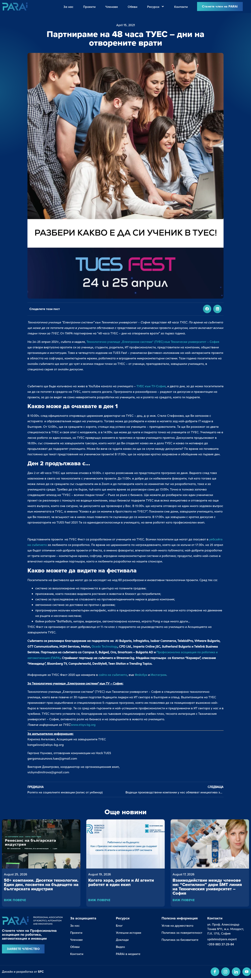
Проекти (89, 6)
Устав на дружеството (177, 925)
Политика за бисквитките (180, 940)
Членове (111, 6)
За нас (68, 6)
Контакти (181, 6)
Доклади (122, 940)
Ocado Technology (104, 646)
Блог (119, 925)
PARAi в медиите (128, 954)
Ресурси (153, 6)
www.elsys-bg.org (83, 724)
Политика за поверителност (182, 932)
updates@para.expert (222, 939)
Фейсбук (141, 675)
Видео (120, 947)
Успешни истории (128, 932)
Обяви (132, 6)
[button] (207, 309)
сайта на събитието (113, 675)
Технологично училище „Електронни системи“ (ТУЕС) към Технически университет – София (152, 341)
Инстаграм (158, 675)
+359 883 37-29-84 (220, 944)
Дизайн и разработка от (23, 971)
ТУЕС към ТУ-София (151, 386)
